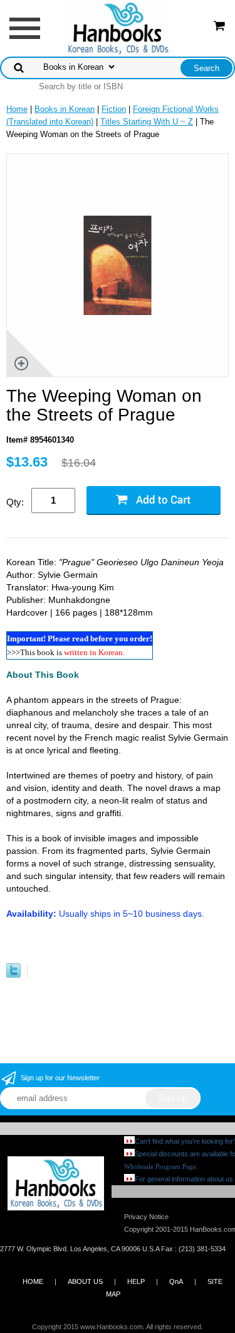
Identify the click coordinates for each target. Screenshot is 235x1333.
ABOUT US (85, 1281)
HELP (136, 1281)
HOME (33, 1281)
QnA (176, 1281)
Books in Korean (64, 109)
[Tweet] (13, 975)
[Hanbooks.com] (117, 27)
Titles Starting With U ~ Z (146, 121)
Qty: (15, 502)
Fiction (114, 109)
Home (17, 109)
